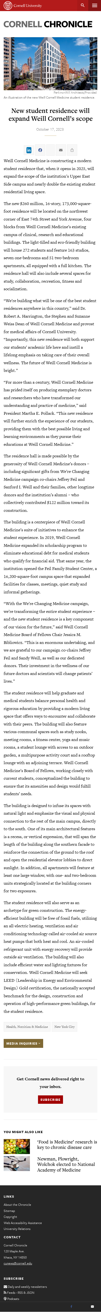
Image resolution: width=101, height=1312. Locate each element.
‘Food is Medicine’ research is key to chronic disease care (67, 1144)
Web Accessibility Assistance (23, 1222)
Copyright (10, 1216)
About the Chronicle (17, 1204)
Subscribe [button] (50, 1099)
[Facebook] (71, 1307)
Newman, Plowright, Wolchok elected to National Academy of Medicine (66, 1164)
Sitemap (9, 1210)
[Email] (92, 1307)
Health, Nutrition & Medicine (27, 1026)
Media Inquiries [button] (22, 1043)
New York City (64, 1026)
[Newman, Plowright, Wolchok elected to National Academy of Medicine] (17, 1163)
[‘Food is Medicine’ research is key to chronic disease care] (17, 1146)
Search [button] (82, 5)
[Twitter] (82, 1307)
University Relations (17, 1228)
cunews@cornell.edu (18, 1263)
